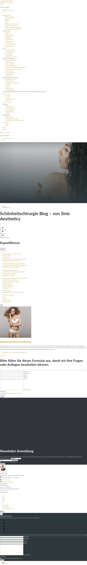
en (3, 11)
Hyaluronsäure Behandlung (12, 83)
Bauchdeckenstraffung (11, 60)
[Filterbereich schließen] (1, 305)
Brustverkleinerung (10, 51)
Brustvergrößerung (10, 50)
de (8, 10)
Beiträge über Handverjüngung (10, 270)
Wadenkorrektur (9, 70)
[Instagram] (3, 497)
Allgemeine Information (9, 295)
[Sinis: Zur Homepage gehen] (7, 2)
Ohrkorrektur (6, 257)
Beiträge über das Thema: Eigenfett (11, 267)
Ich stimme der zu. (9, 462)
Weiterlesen (3, 355)
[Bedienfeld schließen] (1, 514)
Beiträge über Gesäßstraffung (10, 279)
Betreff (25, 378)
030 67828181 (6, 132)
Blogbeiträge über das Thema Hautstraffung (13, 271)
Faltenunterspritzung (10, 79)
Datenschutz (12, 462)
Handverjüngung (9, 81)
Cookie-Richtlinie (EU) (8, 508)
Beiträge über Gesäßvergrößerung (11, 281)
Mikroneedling (9, 88)
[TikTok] (3, 502)
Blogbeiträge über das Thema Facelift (12, 253)
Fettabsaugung (9, 62)
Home (1, 4)
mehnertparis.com (4, 490)
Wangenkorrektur (9, 46)
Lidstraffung (8, 37)
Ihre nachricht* (27, 389)
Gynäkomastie (9, 55)
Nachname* (26, 373)
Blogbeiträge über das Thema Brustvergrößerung (15, 265)
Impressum (5, 505)
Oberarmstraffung (9, 63)
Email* (25, 375)
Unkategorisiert (7, 302)
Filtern (2, 249)
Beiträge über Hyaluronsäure (10, 273)
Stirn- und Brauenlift (10, 44)
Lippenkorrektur (9, 39)
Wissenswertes (6, 300)
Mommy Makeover (10, 72)
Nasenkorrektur (9, 41)
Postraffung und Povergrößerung (13, 69)
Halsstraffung (8, 34)
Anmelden (15, 460)
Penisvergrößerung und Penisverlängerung (16, 67)
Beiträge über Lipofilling (9, 275)
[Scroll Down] (1, 225)
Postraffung (5, 288)
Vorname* (26, 371)
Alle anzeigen (3, 251)
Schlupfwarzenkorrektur (11, 56)
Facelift (7, 32)
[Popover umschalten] (2, 512)
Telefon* (26, 377)
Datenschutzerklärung (14, 393)
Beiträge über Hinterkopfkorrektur (11, 260)
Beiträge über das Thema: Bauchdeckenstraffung (15, 278)
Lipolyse (7, 86)
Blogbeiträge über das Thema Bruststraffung (14, 263)
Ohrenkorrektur (9, 43)
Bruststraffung (9, 53)
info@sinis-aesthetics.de (7, 482)
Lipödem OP (8, 76)
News (4, 296)
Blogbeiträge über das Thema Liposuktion (13, 292)
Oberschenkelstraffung (11, 65)
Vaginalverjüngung (10, 90)
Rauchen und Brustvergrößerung (15, 342)
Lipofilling (7, 84)
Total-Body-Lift (9, 74)
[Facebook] (3, 495)
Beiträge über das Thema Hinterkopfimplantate (14, 259)
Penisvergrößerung (7, 286)
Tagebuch (5, 298)
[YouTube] (3, 500)
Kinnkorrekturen (9, 36)
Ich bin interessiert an (5, 458)
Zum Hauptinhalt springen (6, 0)
